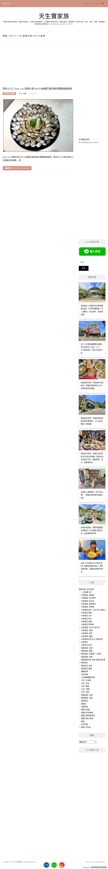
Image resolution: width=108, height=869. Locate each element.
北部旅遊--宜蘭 (86, 630)
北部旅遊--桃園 (86, 636)
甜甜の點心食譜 (87, 718)
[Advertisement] (38, 66)
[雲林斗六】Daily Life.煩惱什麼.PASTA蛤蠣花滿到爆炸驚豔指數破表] (38, 125)
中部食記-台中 (86, 616)
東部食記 (84, 701)
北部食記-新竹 (86, 645)
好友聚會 (84, 674)
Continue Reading (21, 168)
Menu (7, 4)
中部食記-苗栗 (86, 622)
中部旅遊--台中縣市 (88, 598)
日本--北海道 (86, 680)
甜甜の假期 (85, 710)
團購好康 (84, 671)
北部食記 (84, 642)
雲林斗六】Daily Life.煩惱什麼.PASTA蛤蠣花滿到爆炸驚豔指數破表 (37, 88)
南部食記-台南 (86, 666)
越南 (83, 721)
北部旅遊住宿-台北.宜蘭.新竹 (92, 639)
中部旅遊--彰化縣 (87, 601)
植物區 (83, 704)
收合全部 (90, 589)
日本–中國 (85, 692)
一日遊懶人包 (86, 592)
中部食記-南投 (86, 613)
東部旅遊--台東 (86, 695)
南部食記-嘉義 (86, 669)
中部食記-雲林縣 (9, 93)
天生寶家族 (54, 16)
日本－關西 (85, 689)
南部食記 (84, 663)
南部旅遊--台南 (86, 648)
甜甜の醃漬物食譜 (88, 716)
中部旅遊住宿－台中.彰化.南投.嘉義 (94, 610)
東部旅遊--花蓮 (86, 698)
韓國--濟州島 (86, 727)
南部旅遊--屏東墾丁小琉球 (91, 654)
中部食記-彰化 (86, 619)
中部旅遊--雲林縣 (87, 607)
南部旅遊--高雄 (86, 657)
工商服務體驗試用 (88, 677)
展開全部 (82, 589)
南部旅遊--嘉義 (86, 651)
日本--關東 (85, 686)
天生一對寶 (22, 93)
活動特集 (84, 707)
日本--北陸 (85, 683)
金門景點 (84, 724)
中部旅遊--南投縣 (87, 595)
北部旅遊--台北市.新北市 (90, 627)
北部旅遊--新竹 (86, 633)
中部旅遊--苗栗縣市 (88, 604)
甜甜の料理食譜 (87, 713)
